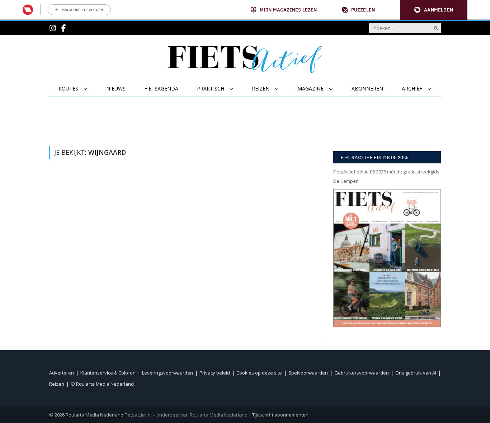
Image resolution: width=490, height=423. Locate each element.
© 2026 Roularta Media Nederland (86, 415)
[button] (433, 10)
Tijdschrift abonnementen (280, 415)
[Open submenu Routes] (89, 89)
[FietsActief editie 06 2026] (387, 258)
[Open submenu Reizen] (281, 89)
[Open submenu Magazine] (335, 89)
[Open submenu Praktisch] (235, 89)
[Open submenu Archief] (433, 89)
